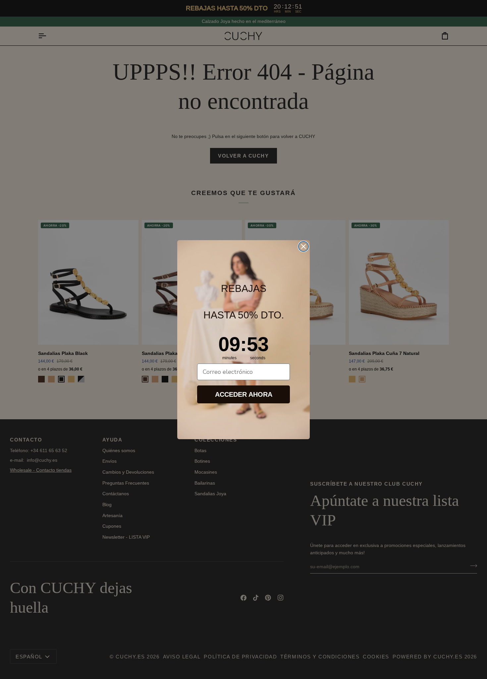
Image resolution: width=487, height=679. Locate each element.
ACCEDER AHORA (243, 394)
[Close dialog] (303, 246)
